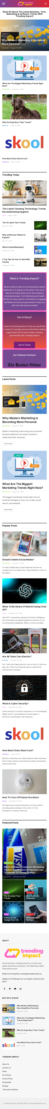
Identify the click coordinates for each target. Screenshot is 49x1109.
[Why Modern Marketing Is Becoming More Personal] (24, 35)
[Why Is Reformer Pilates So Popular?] (40, 237)
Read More (8, 444)
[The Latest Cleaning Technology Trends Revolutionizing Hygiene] (24, 192)
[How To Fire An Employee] (36, 890)
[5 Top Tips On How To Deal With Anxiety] (40, 262)
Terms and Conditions (10, 1089)
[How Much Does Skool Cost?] (24, 143)
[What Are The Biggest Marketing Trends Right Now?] (24, 68)
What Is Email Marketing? (13, 247)
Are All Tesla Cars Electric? (17, 656)
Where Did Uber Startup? (33, 919)
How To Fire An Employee (32, 897)
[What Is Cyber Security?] (24, 687)
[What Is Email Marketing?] (40, 250)
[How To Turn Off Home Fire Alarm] (24, 781)
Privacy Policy (7, 1079)
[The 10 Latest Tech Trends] (40, 225)
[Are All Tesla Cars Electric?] (24, 640)
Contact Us (6, 1068)
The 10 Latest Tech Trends (14, 222)
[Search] (45, 3)
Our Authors (6, 1075)
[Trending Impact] (26, 3)
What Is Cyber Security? (15, 703)
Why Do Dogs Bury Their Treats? (16, 122)
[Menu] (3, 3)
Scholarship (6, 1082)
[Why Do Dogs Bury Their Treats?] (24, 106)
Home (4, 1071)
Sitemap (5, 1086)
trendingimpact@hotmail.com (31, 974)
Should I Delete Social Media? (18, 559)
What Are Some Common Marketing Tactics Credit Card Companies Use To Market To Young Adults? (24, 870)
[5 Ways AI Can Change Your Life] (13, 912)
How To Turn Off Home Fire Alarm (20, 797)
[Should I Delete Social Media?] (24, 543)
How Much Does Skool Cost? (15, 158)
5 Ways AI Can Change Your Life (11, 919)
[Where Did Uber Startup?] (36, 912)
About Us (5, 1064)
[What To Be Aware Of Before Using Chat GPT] (24, 590)
